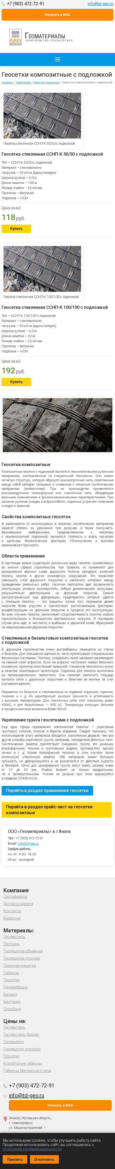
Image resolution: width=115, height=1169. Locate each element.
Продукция (23, 82)
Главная (7, 82)
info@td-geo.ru (100, 4)
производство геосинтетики (49, 36)
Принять (15, 1159)
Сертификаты (15, 896)
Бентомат (12, 1001)
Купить (16, 228)
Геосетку (11, 1056)
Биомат (10, 994)
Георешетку (13, 1042)
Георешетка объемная (23, 951)
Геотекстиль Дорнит (21, 1034)
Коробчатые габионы (22, 1063)
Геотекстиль (14, 937)
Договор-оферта (18, 904)
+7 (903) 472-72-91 (25, 3)
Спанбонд (12, 1009)
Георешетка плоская (21, 958)
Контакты (12, 911)
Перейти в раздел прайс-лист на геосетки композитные (49, 809)
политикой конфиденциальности (32, 1149)
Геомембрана (15, 987)
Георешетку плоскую (22, 1049)
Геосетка (11, 980)
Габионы (11, 973)
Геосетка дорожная (46, 82)
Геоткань (11, 944)
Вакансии (12, 918)
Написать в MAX (57, 15)
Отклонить (44, 1159)
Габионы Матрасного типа (27, 1070)
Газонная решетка (19, 965)
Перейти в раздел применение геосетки (47, 790)
